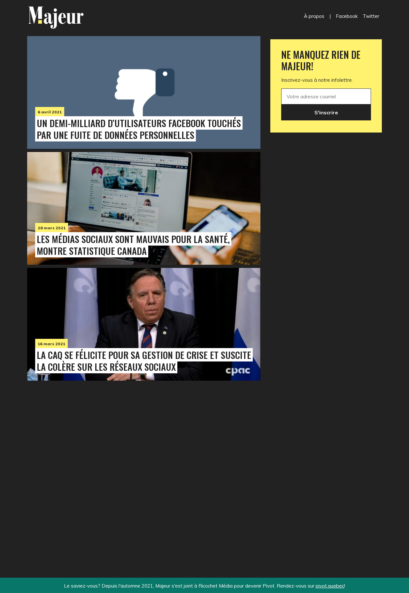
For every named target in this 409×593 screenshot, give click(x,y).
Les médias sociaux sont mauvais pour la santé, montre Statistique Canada (133, 244)
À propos (314, 16)
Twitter (371, 16)
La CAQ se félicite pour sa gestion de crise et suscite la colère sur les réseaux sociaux (144, 360)
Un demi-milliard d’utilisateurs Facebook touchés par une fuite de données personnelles (139, 128)
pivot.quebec (330, 586)
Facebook (347, 16)
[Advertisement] (143, 466)
